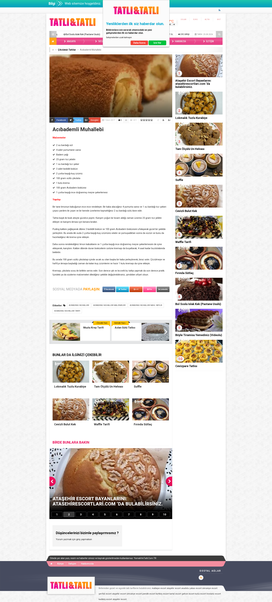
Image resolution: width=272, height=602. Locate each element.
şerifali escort (105, 593)
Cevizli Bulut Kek (186, 211)
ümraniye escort (209, 588)
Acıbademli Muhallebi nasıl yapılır (146, 305)
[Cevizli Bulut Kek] (199, 206)
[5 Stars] (151, 120)
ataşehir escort (174, 588)
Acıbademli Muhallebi (79, 305)
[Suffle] (199, 175)
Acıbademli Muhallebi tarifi (67, 311)
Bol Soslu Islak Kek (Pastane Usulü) (198, 304)
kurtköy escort (162, 593)
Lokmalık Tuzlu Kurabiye (191, 118)
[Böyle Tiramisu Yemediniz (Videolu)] (199, 331)
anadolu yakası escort (191, 588)
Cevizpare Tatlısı (186, 366)
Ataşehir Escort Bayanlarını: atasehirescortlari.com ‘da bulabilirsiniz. (193, 83)
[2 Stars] (144, 120)
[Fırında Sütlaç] (199, 269)
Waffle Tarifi (183, 242)
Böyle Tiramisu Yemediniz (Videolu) (72, 34)
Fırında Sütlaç (184, 273)
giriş (78, 539)
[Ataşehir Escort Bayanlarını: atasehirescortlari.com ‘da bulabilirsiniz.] (199, 76)
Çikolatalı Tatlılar (67, 50)
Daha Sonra (139, 43)
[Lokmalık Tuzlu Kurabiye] (199, 113)
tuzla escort (200, 593)
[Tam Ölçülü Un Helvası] (199, 144)
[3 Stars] (146, 120)
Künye (60, 563)
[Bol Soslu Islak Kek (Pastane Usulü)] (199, 300)
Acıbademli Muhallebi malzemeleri (109, 305)
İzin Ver (157, 43)
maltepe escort (159, 588)
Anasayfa (71, 41)
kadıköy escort (105, 599)
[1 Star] (141, 120)
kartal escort (175, 593)
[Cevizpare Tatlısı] (199, 362)
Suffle (179, 180)
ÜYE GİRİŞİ (184, 34)
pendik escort (148, 593)
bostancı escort (214, 593)
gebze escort (188, 593)
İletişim (210, 41)
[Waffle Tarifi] (199, 238)
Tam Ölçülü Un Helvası (189, 149)
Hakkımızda (180, 41)
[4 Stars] (149, 120)
